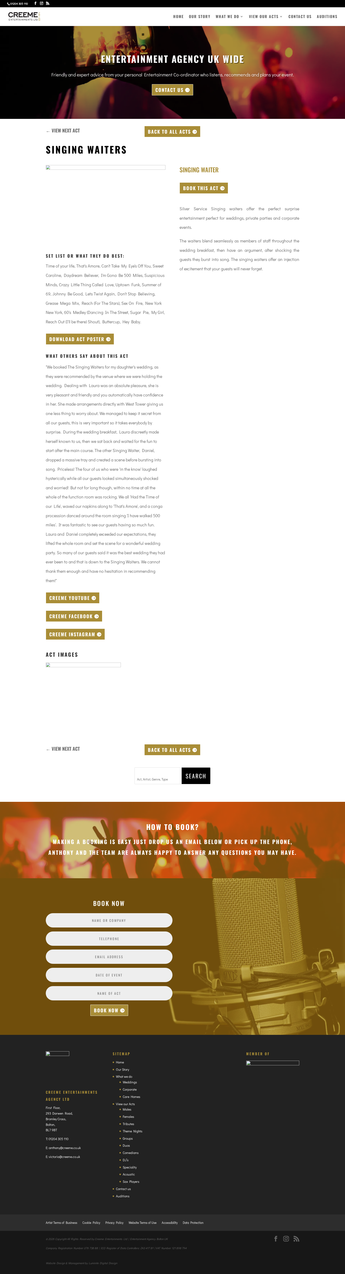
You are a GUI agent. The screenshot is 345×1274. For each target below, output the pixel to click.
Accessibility (170, 1223)
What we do (227, 17)
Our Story (200, 17)
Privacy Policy (114, 1223)
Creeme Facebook (71, 616)
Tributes (128, 1124)
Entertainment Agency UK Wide (172, 58)
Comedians (131, 1152)
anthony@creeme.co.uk (65, 1148)
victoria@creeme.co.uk (64, 1156)
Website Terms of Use (143, 1223)
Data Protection (193, 1223)
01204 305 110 (59, 1139)
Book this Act (200, 188)
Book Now (106, 1010)
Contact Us (169, 89)
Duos (126, 1145)
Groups (128, 1138)
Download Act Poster (76, 339)
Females (128, 1116)
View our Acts (264, 17)
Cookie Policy (91, 1223)
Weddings (130, 1082)
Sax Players (131, 1181)
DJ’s (126, 1160)
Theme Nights (132, 1131)
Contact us (300, 17)
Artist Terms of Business (61, 1223)
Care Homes (131, 1096)
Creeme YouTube (69, 597)
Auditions (327, 17)
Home (178, 17)
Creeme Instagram (72, 634)
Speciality (130, 1167)
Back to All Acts (169, 131)
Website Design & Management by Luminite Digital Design (81, 1263)
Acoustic (129, 1174)
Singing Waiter (199, 169)
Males (127, 1109)
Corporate (130, 1089)
